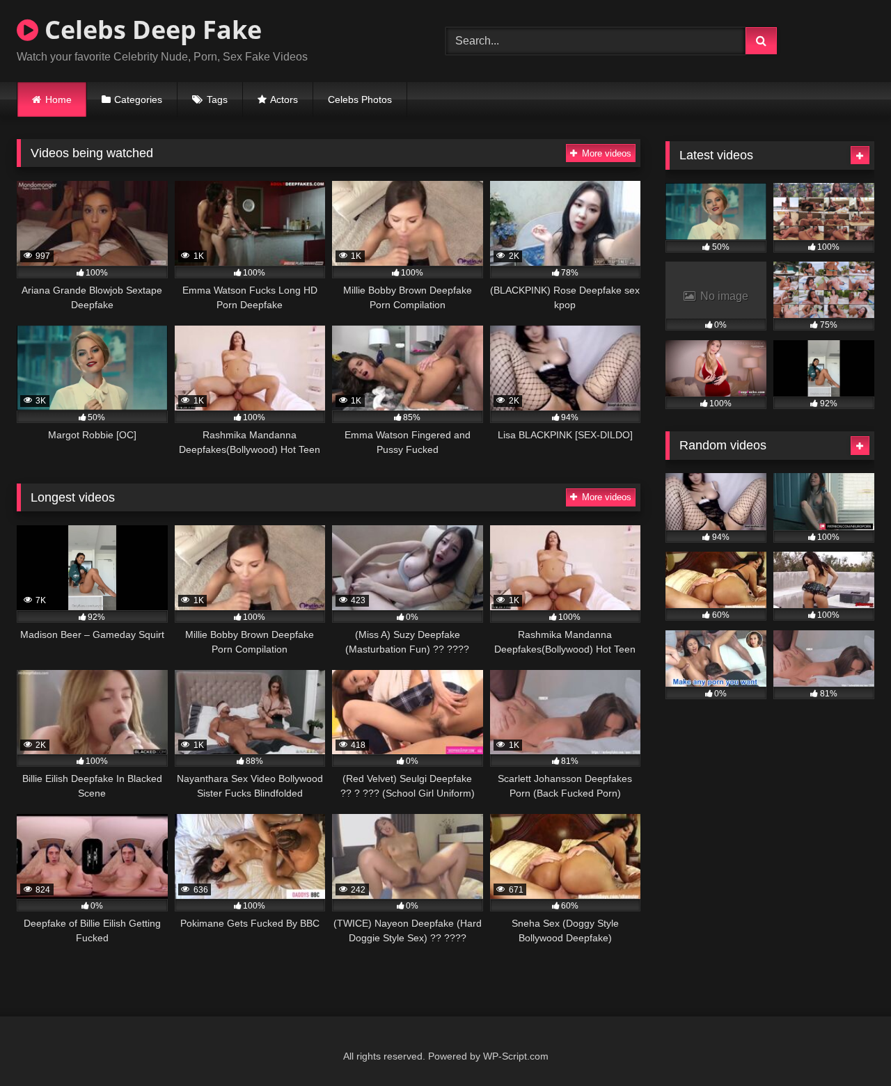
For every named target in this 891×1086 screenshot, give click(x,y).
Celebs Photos (360, 99)
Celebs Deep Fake (150, 30)
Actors (284, 99)
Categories (138, 99)
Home (58, 99)
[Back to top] (848, 1044)
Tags (217, 99)
